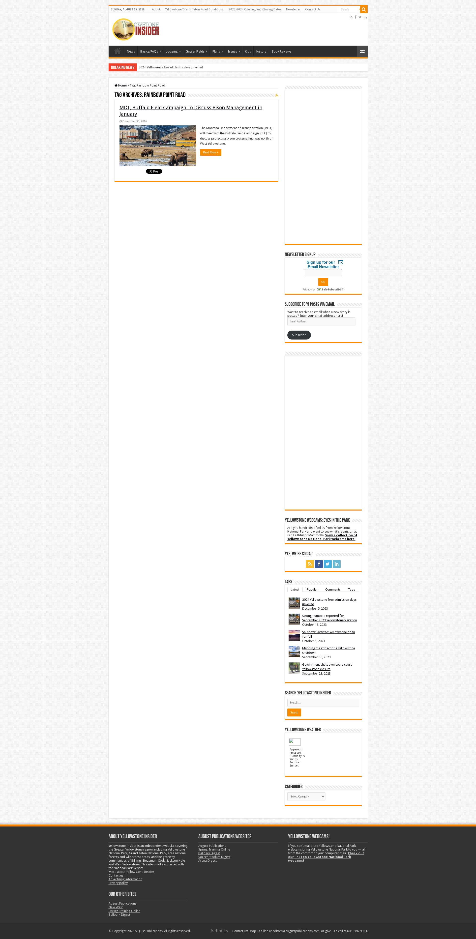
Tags (351, 589)
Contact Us (312, 9)
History (261, 51)
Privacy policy (118, 883)
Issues (232, 51)
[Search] (364, 9)
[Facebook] (355, 17)
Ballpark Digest (119, 914)
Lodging (172, 51)
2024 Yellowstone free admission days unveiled (171, 67)
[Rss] (351, 17)
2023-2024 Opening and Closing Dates (255, 9)
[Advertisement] (258, 29)
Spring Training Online (124, 911)
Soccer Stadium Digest (214, 857)
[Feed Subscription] (276, 95)
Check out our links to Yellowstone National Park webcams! (326, 856)
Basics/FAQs (149, 51)
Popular (312, 589)
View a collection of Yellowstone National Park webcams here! (322, 537)
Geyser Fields (195, 51)
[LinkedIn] (365, 17)
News (131, 51)
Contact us (116, 875)
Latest (295, 589)
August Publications (122, 903)
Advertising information (125, 879)
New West (116, 907)
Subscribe (299, 335)
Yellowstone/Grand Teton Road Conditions (194, 9)
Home (117, 51)
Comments (333, 589)
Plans (216, 51)
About (156, 9)
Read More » (210, 152)
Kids (248, 51)
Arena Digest (207, 860)
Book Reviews (281, 51)
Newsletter (293, 9)
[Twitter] (360, 17)
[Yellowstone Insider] (135, 28)
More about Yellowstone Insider (131, 872)
